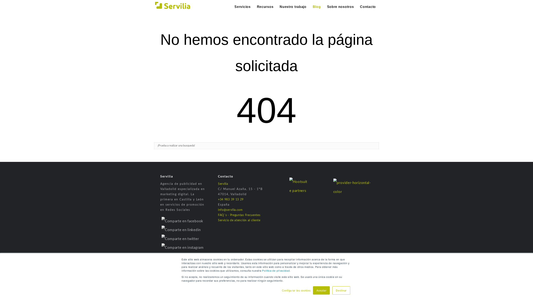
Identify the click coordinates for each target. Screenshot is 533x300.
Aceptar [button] (321, 290)
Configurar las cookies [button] (296, 290)
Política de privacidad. (276, 270)
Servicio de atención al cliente (239, 220)
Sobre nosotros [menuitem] (340, 7)
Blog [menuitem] (317, 7)
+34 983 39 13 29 (231, 199)
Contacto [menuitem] (368, 7)
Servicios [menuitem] (242, 7)
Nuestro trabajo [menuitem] (293, 7)
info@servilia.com (230, 210)
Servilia (223, 183)
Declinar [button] (341, 290)
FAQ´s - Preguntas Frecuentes (239, 215)
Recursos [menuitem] (265, 7)
